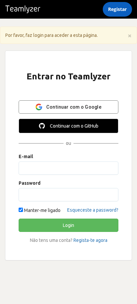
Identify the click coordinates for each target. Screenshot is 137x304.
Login (68, 225)
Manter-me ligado (42, 210)
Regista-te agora (90, 240)
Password (30, 183)
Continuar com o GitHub (74, 126)
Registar (117, 9)
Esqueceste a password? (92, 210)
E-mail (26, 156)
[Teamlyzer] (23, 9)
